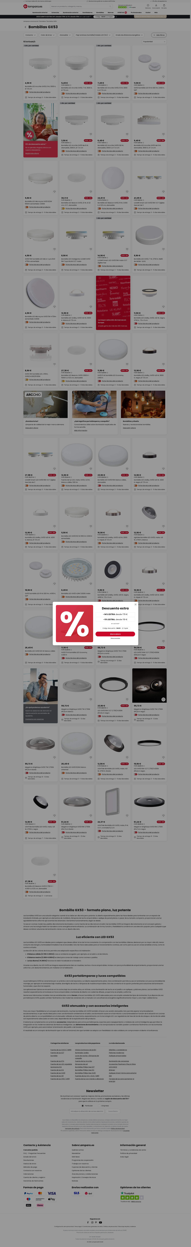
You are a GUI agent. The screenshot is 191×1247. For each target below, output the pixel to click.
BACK (115, 628)
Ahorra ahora (115, 634)
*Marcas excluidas (115, 638)
